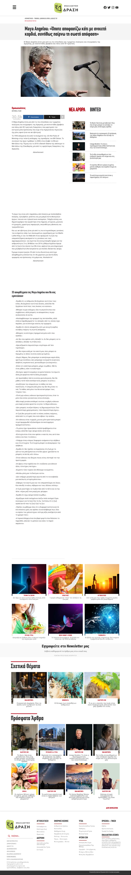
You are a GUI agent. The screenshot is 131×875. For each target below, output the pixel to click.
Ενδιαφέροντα (29, 700)
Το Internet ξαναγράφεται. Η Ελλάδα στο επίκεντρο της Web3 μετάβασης (65, 638)
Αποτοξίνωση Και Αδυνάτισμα (43, 843)
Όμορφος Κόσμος (61, 821)
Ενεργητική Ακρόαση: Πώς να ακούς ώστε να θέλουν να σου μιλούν (29, 704)
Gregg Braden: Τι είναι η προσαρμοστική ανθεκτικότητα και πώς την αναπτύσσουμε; (102, 146)
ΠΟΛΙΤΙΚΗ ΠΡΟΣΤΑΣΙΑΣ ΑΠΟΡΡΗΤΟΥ (65, 655)
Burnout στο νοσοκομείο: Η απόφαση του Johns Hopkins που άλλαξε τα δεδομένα (103, 135)
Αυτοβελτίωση (43, 821)
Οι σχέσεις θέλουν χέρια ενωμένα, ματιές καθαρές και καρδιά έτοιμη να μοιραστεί (103, 167)
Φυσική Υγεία (83, 834)
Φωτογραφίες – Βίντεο (61, 842)
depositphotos (12, 841)
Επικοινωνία (11, 857)
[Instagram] (113, 7)
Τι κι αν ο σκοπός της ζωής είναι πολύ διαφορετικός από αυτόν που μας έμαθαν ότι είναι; (102, 704)
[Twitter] (109, 7)
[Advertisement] (38, 183)
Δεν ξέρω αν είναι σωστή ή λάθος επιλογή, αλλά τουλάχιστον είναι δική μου (29, 598)
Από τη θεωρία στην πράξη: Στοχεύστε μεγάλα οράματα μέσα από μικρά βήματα (101, 598)
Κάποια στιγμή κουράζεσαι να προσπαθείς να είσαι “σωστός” (106, 796)
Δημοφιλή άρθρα (45, 19)
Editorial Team (16, 111)
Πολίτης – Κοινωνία (61, 836)
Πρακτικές (40, 834)
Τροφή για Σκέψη (107, 831)
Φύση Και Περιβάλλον (86, 854)
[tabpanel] (92, 151)
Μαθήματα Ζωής (59, 831)
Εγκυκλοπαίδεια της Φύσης (86, 846)
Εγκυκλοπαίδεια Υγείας (87, 826)
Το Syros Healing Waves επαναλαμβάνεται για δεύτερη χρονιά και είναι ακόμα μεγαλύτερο (79, 796)
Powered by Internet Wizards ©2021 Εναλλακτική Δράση (104, 872)
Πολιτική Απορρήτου (14, 854)
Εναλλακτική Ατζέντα (110, 835)
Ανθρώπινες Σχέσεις (61, 826)
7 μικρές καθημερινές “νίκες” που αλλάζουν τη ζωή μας (65, 598)
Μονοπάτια (65, 700)
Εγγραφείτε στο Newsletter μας (65, 646)
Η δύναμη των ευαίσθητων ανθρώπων (65, 704)
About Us (10, 846)
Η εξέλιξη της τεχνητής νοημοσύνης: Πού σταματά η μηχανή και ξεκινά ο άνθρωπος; (102, 638)
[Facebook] (105, 7)
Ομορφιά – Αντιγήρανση (87, 849)
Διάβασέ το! (53, 19)
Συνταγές (40, 850)
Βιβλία (24, 791)
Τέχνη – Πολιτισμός (60, 839)
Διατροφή (40, 838)
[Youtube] (116, 7)
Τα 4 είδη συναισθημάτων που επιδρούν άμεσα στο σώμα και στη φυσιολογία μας (102, 156)
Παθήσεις (82, 829)
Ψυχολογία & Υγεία (52, 752)
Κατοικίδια (58, 829)
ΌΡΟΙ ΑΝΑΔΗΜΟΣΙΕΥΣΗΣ (15, 859)
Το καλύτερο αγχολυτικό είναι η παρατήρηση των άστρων (101, 176)
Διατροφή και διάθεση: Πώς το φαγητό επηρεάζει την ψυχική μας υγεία (29, 638)
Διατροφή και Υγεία (43, 847)
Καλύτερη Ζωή (102, 700)
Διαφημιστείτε (12, 849)
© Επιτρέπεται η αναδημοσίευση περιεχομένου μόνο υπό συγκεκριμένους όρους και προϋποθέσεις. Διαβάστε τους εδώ (18, 865)
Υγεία (81, 821)
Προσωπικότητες (31, 21)
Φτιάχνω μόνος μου (86, 852)
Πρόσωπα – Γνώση (109, 821)
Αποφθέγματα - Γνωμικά (32, 19)
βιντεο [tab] (95, 110)
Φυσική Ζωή (83, 837)
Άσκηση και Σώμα (85, 842)
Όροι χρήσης (11, 851)
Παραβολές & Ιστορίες (61, 834)
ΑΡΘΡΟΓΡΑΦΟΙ (11, 844)
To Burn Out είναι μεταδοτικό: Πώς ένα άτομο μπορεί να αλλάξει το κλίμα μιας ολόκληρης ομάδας (102, 125)
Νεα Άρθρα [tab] (77, 110)
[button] (14, 7)
